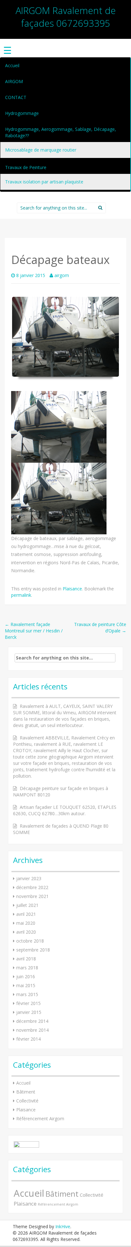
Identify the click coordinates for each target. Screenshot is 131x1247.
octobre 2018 (30, 941)
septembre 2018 (33, 950)
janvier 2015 (28, 1012)
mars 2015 (27, 994)
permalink (21, 595)
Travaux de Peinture (25, 167)
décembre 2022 (32, 887)
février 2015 (28, 1003)
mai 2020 (25, 923)
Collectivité (27, 1101)
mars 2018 (27, 968)
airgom (61, 275)
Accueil (12, 65)
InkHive (62, 1226)
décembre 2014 (32, 1021)
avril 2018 (26, 959)
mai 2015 (25, 985)
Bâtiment (25, 1092)
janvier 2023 (28, 878)
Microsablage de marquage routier (40, 150)
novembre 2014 (32, 1030)
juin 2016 (25, 976)
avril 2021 (26, 914)
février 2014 (28, 1039)
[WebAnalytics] (26, 1144)
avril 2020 (26, 932)
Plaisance (72, 589)
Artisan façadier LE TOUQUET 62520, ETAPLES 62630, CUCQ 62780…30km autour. (64, 810)
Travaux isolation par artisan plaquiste (44, 182)
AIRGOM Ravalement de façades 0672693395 (66, 16)
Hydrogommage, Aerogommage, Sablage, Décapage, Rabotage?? (60, 132)
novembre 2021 (32, 896)
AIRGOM (14, 81)
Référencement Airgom (40, 1118)
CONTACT (15, 97)
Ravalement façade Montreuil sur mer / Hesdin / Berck (34, 630)
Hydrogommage (22, 113)
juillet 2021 (27, 905)
